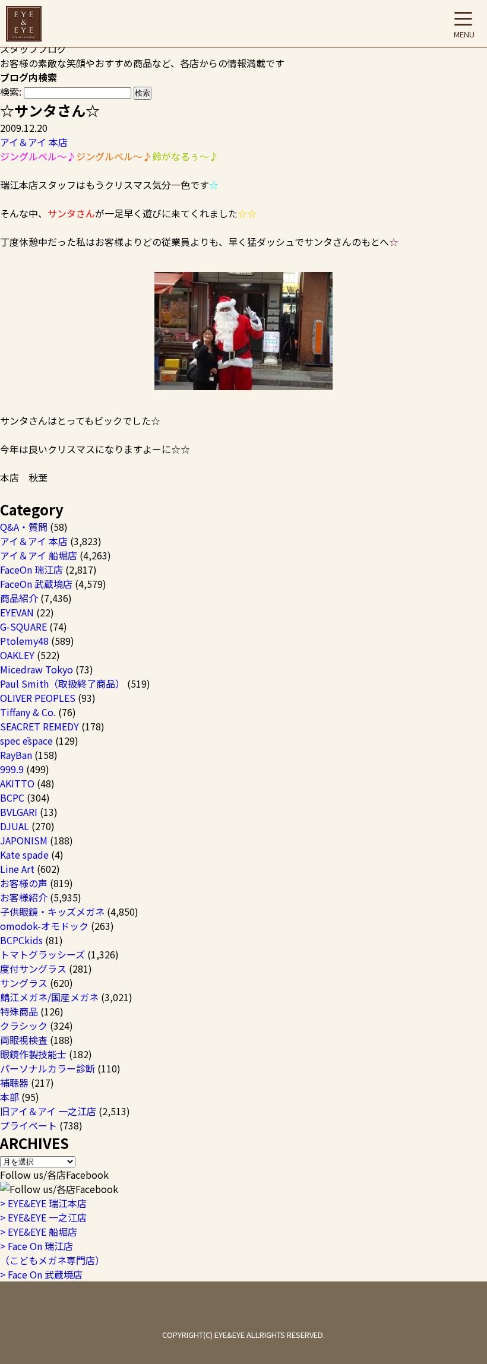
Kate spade (24, 854)
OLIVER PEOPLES (37, 698)
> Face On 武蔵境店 (41, 1274)
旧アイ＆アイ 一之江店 (48, 1111)
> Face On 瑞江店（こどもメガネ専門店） (52, 1253)
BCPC (12, 797)
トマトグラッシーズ (42, 954)
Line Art (17, 869)
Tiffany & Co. (28, 712)
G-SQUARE (23, 626)
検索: (10, 91)
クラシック (24, 1025)
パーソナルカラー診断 (47, 1068)
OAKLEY (17, 655)
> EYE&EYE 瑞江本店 (43, 1203)
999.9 (12, 769)
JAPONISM (24, 840)
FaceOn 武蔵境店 (36, 584)
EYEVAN (17, 612)
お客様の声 (24, 883)
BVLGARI (18, 812)
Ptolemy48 (24, 641)
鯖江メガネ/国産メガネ (49, 997)
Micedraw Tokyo (36, 669)
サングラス (24, 983)
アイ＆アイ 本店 (34, 142)
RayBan (16, 755)
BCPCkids (21, 940)
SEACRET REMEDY (39, 726)
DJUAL (14, 826)
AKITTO (17, 783)
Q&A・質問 (24, 527)
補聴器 (14, 1082)
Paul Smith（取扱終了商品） (62, 683)
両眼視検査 (24, 1040)
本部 (9, 1097)
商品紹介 (19, 598)
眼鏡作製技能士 (33, 1054)
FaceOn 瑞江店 (31, 569)
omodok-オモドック (44, 926)
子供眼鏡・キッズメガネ (52, 911)
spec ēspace (26, 740)
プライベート (28, 1125)
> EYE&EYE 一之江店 (43, 1217)
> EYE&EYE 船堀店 (38, 1231)
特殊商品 (19, 1011)
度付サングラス (33, 968)
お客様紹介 (24, 897)
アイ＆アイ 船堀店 (38, 555)
